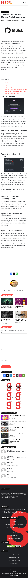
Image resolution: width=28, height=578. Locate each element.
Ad (2, 349)
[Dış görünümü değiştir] (21, 3)
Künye (16, 573)
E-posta (3, 354)
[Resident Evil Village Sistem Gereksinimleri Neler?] (4, 441)
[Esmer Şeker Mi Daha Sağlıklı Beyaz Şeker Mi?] (21, 314)
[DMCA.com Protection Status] (11, 547)
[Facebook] (11, 274)
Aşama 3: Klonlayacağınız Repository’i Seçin (16, 89)
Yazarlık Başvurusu (14, 575)
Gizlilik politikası (5, 573)
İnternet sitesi (4, 360)
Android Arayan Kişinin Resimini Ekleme (14, 527)
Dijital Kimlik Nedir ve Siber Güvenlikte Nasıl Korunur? (7, 307)
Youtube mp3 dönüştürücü (14, 538)
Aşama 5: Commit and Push (12, 93)
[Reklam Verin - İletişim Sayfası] (9, 387)
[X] (14, 274)
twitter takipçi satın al (14, 554)
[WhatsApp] (17, 274)
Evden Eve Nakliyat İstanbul (14, 560)
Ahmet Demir (10, 456)
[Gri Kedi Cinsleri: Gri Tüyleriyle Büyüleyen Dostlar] (7, 314)
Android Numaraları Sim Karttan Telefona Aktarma (14, 524)
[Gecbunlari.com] (6, 2)
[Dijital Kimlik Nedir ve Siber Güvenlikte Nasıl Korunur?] (7, 301)
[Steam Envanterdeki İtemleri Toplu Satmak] (4, 435)
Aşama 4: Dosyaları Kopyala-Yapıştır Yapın (15, 91)
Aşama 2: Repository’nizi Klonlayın (13, 87)
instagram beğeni (14, 563)
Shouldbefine (10, 462)
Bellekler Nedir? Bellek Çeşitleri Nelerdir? (14, 529)
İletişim (20, 573)
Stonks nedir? (14, 521)
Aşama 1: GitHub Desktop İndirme (13, 85)
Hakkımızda (12, 573)
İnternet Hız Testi (14, 535)
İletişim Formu (12, 496)
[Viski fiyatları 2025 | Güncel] (21, 301)
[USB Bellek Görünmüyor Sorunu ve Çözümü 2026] (4, 423)
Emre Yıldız (9, 450)
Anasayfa (4, 8)
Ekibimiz (24, 573)
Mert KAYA (9, 468)
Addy (3, 20)
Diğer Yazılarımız (10, 8)
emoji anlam (14, 532)
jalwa (8, 474)
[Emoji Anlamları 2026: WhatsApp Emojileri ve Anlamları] (4, 417)
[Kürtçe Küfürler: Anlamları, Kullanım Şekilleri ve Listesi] (4, 429)
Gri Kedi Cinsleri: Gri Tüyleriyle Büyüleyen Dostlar (6, 321)
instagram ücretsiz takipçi (14, 557)
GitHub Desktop (7, 83)
